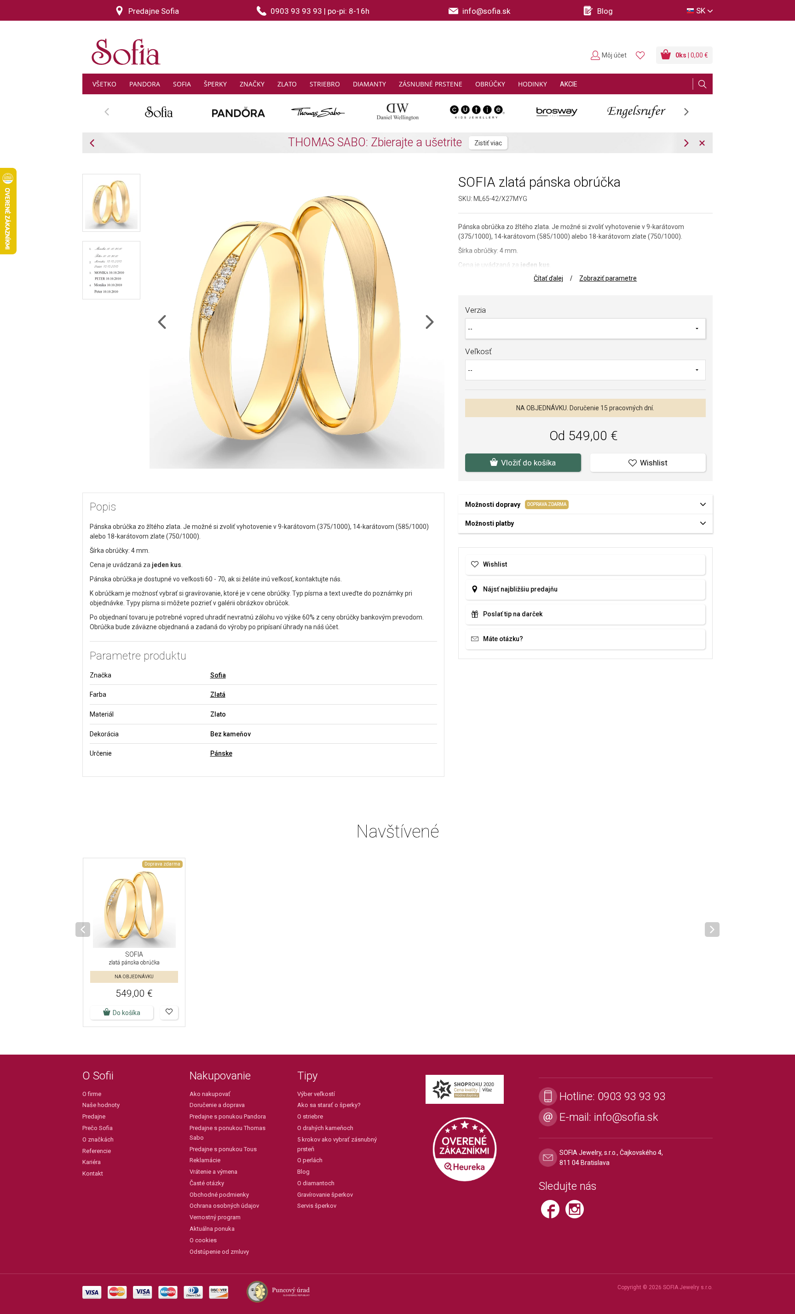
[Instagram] (576, 1212)
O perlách (310, 1160)
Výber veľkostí (316, 1093)
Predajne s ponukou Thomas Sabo (227, 1133)
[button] (169, 1013)
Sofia (218, 675)
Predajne (93, 1116)
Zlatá (217, 694)
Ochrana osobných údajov (224, 1205)
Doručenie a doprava (217, 1105)
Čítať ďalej (548, 278)
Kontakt (92, 1173)
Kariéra (91, 1162)
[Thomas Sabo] (318, 112)
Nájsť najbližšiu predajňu (520, 589)
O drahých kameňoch (325, 1128)
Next (437, 327)
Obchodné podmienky (219, 1194)
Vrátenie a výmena (213, 1171)
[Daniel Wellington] (398, 112)
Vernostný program (215, 1217)
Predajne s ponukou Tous (223, 1149)
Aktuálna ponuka (212, 1228)
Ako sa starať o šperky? (329, 1105)
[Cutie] (477, 112)
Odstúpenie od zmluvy (219, 1251)
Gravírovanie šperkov (325, 1194)
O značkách (98, 1139)
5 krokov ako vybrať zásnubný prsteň (337, 1144)
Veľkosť (478, 351)
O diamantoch (315, 1183)
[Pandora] (238, 112)
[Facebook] (553, 1212)
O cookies (203, 1240)
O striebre (310, 1116)
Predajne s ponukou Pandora (228, 1116)
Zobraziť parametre (608, 278)
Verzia (475, 310)
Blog (303, 1171)
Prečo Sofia (97, 1128)
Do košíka (126, 1012)
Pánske (221, 753)
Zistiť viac (488, 143)
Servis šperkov (316, 1205)
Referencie (96, 1151)
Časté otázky (207, 1183)
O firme (91, 1093)
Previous (170, 327)
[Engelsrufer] (636, 112)
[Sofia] (123, 48)
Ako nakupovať (210, 1093)
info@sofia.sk (626, 1117)
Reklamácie (205, 1160)
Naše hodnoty (101, 1105)
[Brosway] (557, 112)
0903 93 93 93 (632, 1096)
